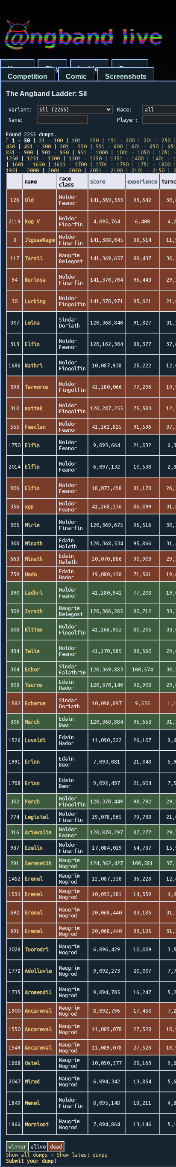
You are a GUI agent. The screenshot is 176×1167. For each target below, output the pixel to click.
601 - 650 (145, 146)
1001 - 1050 (133, 152)
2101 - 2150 (148, 170)
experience (142, 181)
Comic (76, 76)
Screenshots (126, 76)
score (97, 181)
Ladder (89, 68)
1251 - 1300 (43, 158)
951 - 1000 (93, 152)
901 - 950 (55, 152)
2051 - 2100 (106, 170)
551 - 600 (109, 146)
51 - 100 (51, 140)
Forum (130, 68)
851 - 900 (19, 152)
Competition (27, 76)
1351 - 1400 (127, 158)
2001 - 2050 (64, 170)
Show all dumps (27, 1155)
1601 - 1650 (28, 164)
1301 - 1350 (85, 158)
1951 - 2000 (22, 170)
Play (52, 68)
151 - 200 (121, 140)
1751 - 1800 (154, 164)
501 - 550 (73, 146)
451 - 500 (37, 146)
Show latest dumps (82, 1155)
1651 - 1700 (70, 164)
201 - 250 (157, 140)
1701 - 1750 (112, 164)
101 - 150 (85, 140)
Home (17, 68)
